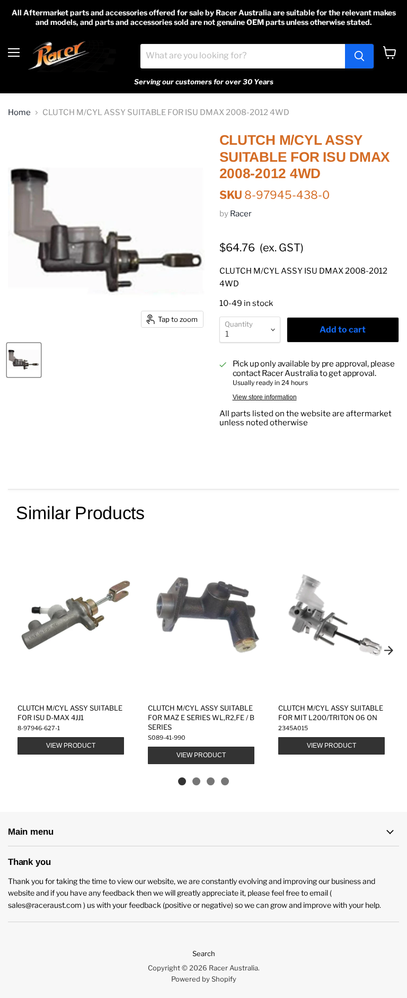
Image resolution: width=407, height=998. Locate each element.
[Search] (359, 56)
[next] (388, 650)
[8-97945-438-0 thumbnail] (24, 360)
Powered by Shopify (203, 979)
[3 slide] (211, 781)
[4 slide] (225, 781)
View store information (265, 397)
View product (70, 745)
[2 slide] (196, 781)
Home (19, 112)
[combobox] (242, 56)
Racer (241, 213)
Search (203, 953)
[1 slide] (182, 781)
